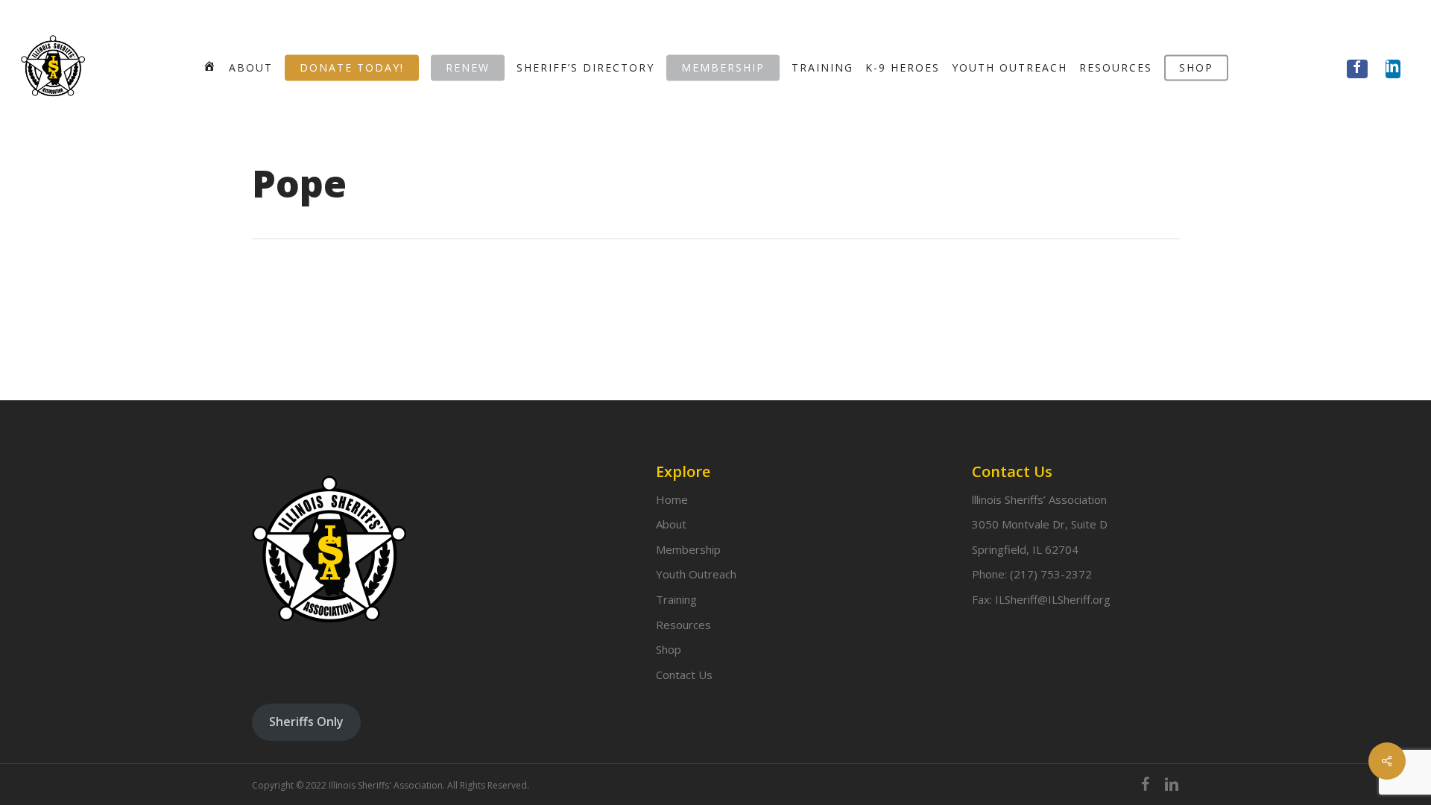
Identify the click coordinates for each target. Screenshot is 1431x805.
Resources (683, 624)
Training (676, 599)
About (671, 524)
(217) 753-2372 (1051, 573)
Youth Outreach (696, 573)
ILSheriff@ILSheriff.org (1053, 599)
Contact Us (684, 674)
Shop (668, 649)
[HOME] (210, 67)
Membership (688, 549)
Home (672, 499)
